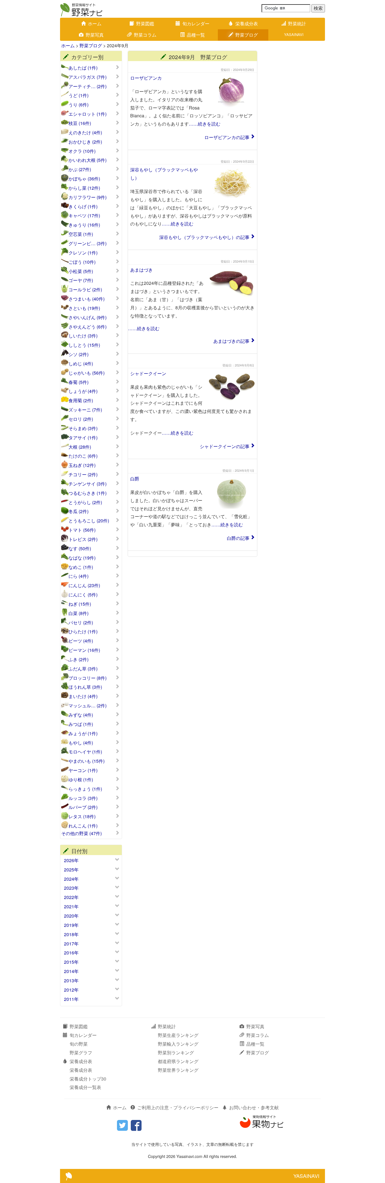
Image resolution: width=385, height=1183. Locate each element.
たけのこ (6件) (83, 456)
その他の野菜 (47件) (81, 833)
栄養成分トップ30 (88, 1078)
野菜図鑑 (145, 23)
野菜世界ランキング (178, 1070)
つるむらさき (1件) (87, 493)
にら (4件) (78, 576)
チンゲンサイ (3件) (87, 484)
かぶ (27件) (79, 169)
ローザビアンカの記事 (226, 137)
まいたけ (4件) (83, 696)
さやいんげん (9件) (87, 317)
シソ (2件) (78, 354)
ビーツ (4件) (80, 641)
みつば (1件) (80, 724)
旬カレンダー (195, 23)
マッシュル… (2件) (87, 706)
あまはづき (141, 270)
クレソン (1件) (83, 253)
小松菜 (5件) (80, 271)
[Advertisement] (294, 135)
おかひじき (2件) (85, 142)
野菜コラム (145, 35)
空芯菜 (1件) (80, 234)
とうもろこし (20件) (88, 521)
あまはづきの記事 (231, 341)
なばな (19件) (82, 558)
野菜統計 (297, 23)
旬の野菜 (79, 1044)
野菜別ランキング (176, 1052)
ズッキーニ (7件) (85, 410)
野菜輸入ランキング (178, 1044)
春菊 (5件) (78, 382)
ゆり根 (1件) (80, 780)
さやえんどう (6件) (87, 327)
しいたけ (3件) (83, 336)
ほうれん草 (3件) (85, 687)
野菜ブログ (246, 35)
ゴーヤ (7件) (80, 280)
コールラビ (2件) (85, 290)
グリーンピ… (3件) (87, 243)
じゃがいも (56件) (86, 373)
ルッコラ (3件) (83, 798)
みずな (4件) (80, 715)
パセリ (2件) (80, 623)
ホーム (94, 23)
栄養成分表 (246, 23)
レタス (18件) (82, 816)
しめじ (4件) (80, 364)
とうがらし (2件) (85, 502)
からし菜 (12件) (84, 188)
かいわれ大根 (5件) (87, 160)
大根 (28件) (79, 447)
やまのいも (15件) (86, 761)
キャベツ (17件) (84, 216)
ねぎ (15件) (79, 604)
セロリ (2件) (80, 419)
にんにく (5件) (83, 595)
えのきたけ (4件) (85, 132)
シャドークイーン (148, 373)
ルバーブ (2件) (83, 807)
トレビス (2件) (83, 539)
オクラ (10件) (82, 151)
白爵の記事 (238, 538)
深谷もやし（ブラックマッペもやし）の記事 (204, 237)
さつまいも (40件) (86, 299)
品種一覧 (196, 35)
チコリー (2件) (83, 474)
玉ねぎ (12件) (82, 465)
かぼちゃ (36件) (84, 179)
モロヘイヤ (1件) (85, 752)
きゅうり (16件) (84, 225)
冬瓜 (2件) (78, 511)
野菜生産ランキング (178, 1035)
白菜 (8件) (78, 613)
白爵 (134, 478)
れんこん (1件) (83, 826)
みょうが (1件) (83, 733)
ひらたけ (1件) (83, 632)
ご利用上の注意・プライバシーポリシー (177, 1107)
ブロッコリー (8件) (87, 678)
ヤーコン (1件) (83, 770)
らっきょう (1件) (85, 789)
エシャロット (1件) (87, 114)
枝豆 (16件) (79, 123)
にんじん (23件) (84, 585)
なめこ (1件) (80, 567)
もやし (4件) (80, 743)
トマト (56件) (82, 530)
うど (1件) (78, 95)
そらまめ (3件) (83, 428)
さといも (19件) (84, 308)
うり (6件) (78, 105)
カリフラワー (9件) (87, 197)
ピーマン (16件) (84, 650)
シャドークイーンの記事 (224, 446)
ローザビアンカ (146, 78)
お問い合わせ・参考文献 (254, 1107)
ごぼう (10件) (82, 262)
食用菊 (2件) (80, 400)
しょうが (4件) (83, 391)
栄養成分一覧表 (85, 1087)
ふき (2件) (78, 659)
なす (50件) (79, 548)
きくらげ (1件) (83, 206)
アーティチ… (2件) (87, 86)
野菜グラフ (81, 1052)
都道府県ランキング (178, 1061)
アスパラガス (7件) (87, 77)
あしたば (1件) (83, 68)
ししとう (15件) (84, 345)
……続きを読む (204, 123)
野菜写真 (95, 35)
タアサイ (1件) (83, 438)
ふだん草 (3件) (83, 669)
